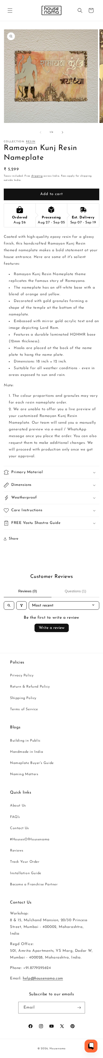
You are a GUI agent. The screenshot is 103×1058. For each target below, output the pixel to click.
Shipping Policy (23, 698)
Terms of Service (24, 709)
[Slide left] (40, 132)
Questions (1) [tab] (75, 591)
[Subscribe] (79, 1007)
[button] (10, 10)
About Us (18, 805)
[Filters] (21, 605)
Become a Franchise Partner (34, 884)
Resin (31, 141)
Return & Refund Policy (30, 687)
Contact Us (19, 828)
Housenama (58, 1048)
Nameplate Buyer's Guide (32, 763)
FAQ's (15, 817)
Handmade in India (26, 752)
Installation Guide (25, 873)
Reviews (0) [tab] (27, 591)
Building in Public (25, 741)
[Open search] (9, 605)
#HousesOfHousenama (30, 839)
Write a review (51, 628)
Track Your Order (25, 862)
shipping (37, 176)
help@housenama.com (43, 978)
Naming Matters (24, 774)
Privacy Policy (22, 675)
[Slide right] (62, 132)
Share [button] (13, 539)
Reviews (16, 851)
